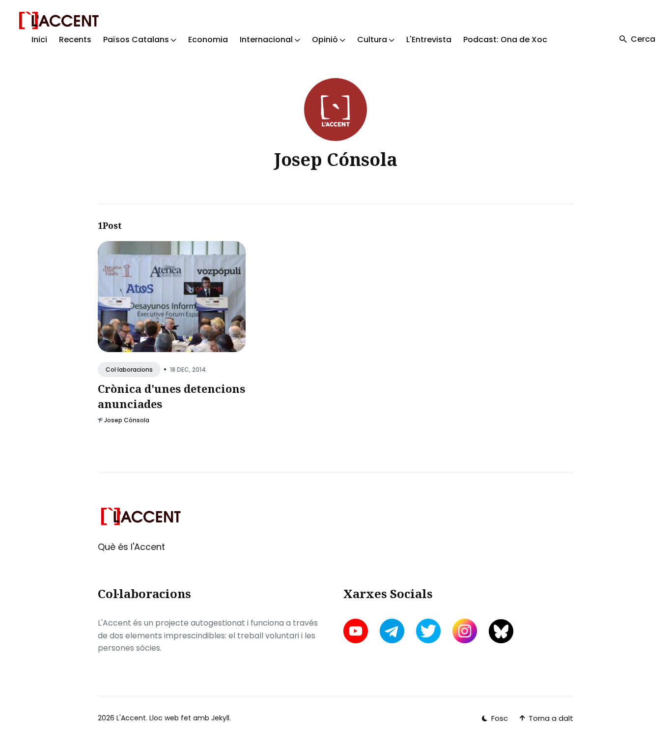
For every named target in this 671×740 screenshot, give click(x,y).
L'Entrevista (428, 39)
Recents (75, 39)
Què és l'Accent (131, 547)
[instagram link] (464, 631)
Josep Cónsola (126, 420)
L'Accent (131, 718)
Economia (208, 39)
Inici (39, 39)
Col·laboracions (129, 369)
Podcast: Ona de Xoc (505, 39)
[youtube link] (356, 631)
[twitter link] (428, 631)
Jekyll (220, 718)
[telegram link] (392, 631)
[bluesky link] (501, 631)
